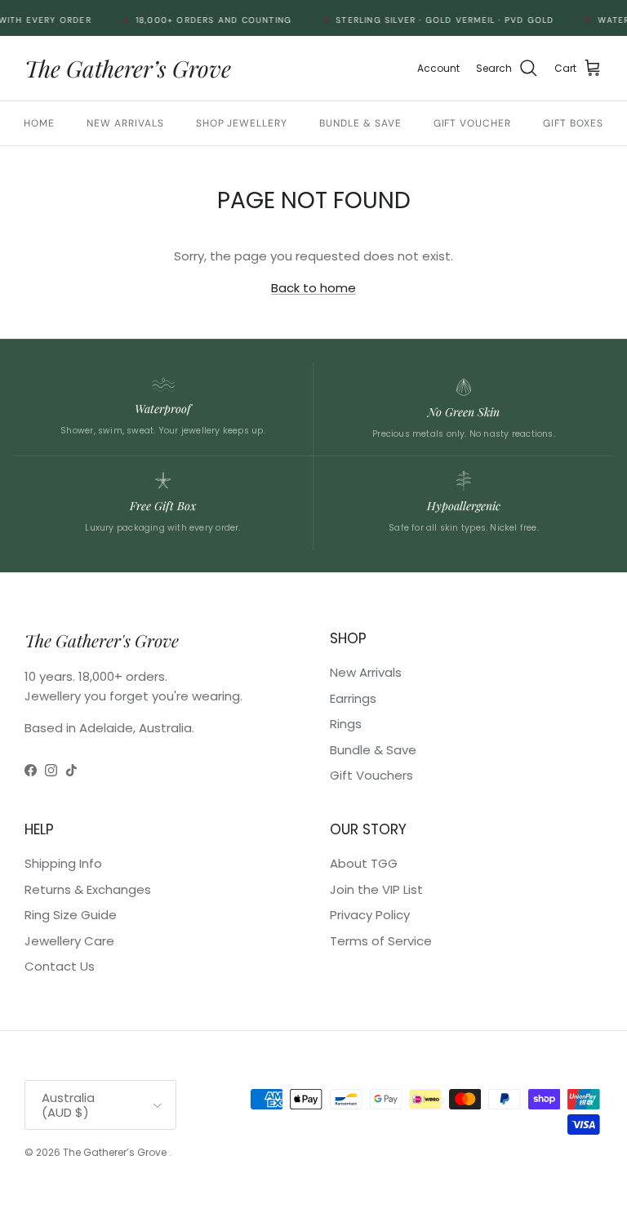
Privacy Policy (370, 914)
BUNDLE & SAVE (360, 123)
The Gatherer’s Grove (116, 1152)
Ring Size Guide (70, 914)
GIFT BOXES (573, 123)
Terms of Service (381, 940)
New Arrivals (366, 672)
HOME (39, 123)
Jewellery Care (69, 940)
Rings (346, 723)
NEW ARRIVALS (125, 123)
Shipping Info (63, 863)
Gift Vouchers (371, 775)
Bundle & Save (373, 749)
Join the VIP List (376, 889)
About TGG (364, 863)
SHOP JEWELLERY (241, 123)
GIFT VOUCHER (473, 123)
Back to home (313, 287)
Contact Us (59, 966)
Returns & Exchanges (87, 889)
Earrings (353, 698)
